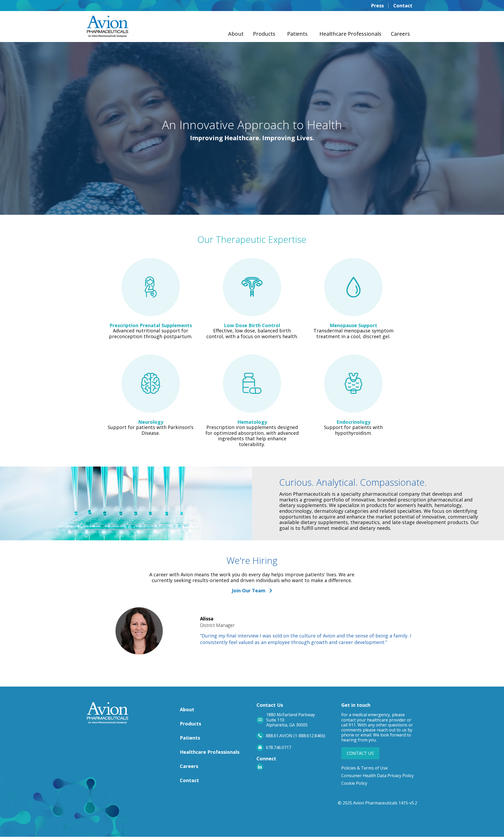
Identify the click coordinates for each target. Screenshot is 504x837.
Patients (190, 738)
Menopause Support (353, 325)
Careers (189, 766)
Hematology (252, 422)
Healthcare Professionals (209, 752)
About (187, 709)
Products (190, 723)
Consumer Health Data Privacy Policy (377, 775)
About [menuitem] (236, 33)
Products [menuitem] (264, 33)
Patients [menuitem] (297, 33)
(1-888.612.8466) (309, 735)
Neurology (150, 422)
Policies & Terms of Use (364, 768)
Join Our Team (250, 590)
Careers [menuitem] (400, 33)
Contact (189, 780)
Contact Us (360, 753)
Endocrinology (353, 422)
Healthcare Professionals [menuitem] (350, 33)
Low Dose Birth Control (252, 325)
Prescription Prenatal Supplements (150, 325)
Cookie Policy (354, 783)
